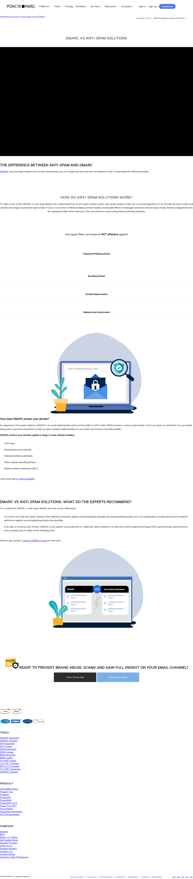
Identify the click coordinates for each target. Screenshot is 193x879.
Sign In (142, 6)
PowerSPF (5, 797)
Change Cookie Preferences (14, 857)
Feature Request (8, 848)
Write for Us (6, 845)
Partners (80, 6)
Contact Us (167, 6)
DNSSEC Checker (9, 771)
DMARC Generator (9, 737)
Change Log (6, 851)
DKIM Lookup (7, 752)
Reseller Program (8, 842)
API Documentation (10, 814)
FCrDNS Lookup (8, 760)
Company (126, 6)
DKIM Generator (8, 749)
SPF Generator (7, 743)
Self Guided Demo (9, 788)
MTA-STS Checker (9, 766)
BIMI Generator (7, 754)
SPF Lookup (6, 746)
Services (95, 6)
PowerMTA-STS (8, 803)
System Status (7, 854)
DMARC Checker (8, 740)
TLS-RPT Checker (9, 763)
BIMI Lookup (6, 757)
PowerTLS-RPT (8, 805)
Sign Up (153, 6)
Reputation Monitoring (11, 811)
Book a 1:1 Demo (9, 837)
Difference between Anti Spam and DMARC (22, 16)
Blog (2, 834)
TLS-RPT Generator (10, 769)
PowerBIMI (5, 800)
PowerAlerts (6, 808)
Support (4, 831)
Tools (57, 6)
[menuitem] (77, 877)
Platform (44, 6)
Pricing (69, 6)
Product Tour (6, 791)
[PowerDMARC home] (21, 6)
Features (4, 794)
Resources (110, 6)
